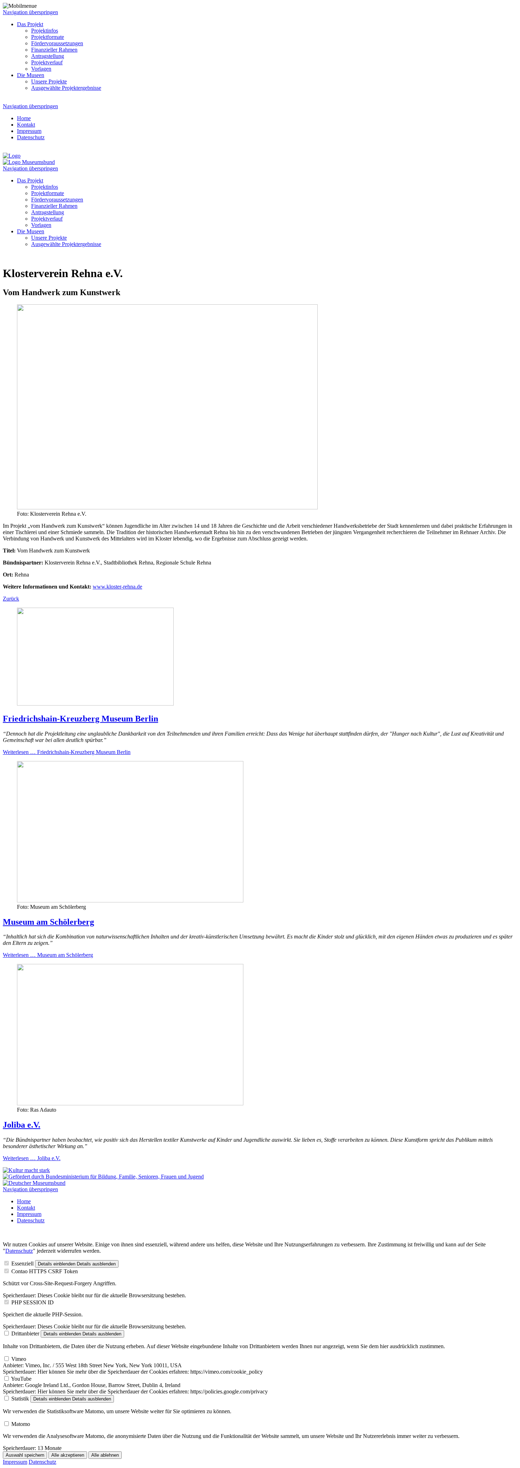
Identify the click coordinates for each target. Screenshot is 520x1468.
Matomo (20, 1424)
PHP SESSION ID (32, 1302)
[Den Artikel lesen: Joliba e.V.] (130, 1103)
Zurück (11, 599)
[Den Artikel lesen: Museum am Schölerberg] (130, 900)
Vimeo (18, 1359)
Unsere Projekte (49, 238)
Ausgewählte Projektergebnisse (66, 244)
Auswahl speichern (25, 1455)
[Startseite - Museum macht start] (12, 156)
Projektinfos (44, 187)
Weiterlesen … (67, 752)
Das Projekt (30, 180)
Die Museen (30, 231)
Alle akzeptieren (67, 1455)
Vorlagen (41, 225)
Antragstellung (47, 212)
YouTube (21, 1379)
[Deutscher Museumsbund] (34, 1183)
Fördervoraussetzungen (57, 200)
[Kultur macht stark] (26, 1170)
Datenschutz (19, 1251)
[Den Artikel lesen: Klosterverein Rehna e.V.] (167, 507)
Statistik (20, 1399)
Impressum (15, 1462)
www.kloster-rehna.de (117, 587)
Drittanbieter (25, 1333)
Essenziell (22, 1264)
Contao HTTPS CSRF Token (44, 1271)
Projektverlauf (47, 219)
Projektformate (47, 193)
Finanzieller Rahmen (54, 206)
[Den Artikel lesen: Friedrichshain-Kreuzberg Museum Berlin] (95, 704)
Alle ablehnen (105, 1455)
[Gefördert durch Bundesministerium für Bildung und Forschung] (103, 1177)
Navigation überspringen (30, 12)
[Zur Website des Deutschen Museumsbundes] (29, 162)
